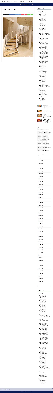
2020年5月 (41, 268)
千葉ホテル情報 (42, 18)
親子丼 (50, 147)
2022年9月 (41, 231)
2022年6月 (41, 239)
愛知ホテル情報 (42, 24)
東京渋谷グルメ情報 (43, 51)
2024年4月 (41, 181)
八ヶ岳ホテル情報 (43, 304)
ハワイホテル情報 (43, 314)
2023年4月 (41, 213)
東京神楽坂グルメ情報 (44, 38)
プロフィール (29, 1)
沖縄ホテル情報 (42, 29)
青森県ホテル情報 (43, 14)
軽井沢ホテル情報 (43, 20)
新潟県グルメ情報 (43, 66)
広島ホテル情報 (42, 309)
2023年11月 (41, 194)
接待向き (48, 143)
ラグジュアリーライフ (26, 4)
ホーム (3, 1)
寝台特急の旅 (40, 143)
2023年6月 (41, 207)
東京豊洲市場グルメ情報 (44, 342)
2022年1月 (41, 249)
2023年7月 (41, 205)
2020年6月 (41, 265)
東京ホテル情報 (42, 16)
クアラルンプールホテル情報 (45, 34)
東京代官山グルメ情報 (44, 53)
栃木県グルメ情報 (43, 67)
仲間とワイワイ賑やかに (45, 140)
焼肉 (42, 146)
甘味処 (45, 146)
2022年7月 (41, 236)
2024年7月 (41, 173)
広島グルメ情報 (42, 80)
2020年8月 (41, 260)
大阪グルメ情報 (42, 77)
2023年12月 (41, 192)
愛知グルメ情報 (42, 75)
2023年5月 (41, 210)
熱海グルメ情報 (42, 70)
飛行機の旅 (47, 150)
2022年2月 (41, 247)
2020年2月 (41, 276)
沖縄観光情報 (42, 383)
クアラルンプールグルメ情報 (45, 86)
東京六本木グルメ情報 (44, 332)
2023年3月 (41, 215)
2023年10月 (41, 197)
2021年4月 (41, 252)
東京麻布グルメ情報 (43, 47)
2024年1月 (41, 189)
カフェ (50, 132)
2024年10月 (41, 165)
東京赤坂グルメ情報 (43, 48)
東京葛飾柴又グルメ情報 (44, 61)
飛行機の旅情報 (42, 90)
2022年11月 (41, 226)
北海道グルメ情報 (43, 62)
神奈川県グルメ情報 (43, 71)
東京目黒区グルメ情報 (44, 337)
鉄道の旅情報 (42, 93)
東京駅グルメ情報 (43, 42)
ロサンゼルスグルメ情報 (44, 85)
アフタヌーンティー (40, 132)
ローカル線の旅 (44, 139)
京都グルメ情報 (42, 76)
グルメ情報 (22, 1)
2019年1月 (41, 281)
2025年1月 (41, 163)
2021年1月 (41, 255)
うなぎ (47, 129)
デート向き (39, 135)
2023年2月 (41, 218)
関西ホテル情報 (42, 25)
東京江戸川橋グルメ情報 (44, 39)
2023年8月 (41, 202)
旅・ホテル (9, 1)
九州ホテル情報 (42, 28)
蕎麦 (46, 147)
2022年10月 (41, 228)
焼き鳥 (39, 146)
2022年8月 (41, 234)
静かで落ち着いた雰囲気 (41, 150)
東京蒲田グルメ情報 (43, 57)
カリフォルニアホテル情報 (44, 33)
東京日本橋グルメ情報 (44, 43)
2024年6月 (41, 176)
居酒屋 (44, 143)
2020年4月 (41, 270)
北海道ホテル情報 (43, 295)
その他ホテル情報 (43, 30)
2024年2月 (41, 186)
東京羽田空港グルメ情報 (44, 58)
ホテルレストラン (45, 136)
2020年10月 (41, 257)
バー (43, 135)
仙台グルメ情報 (42, 63)
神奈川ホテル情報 (43, 19)
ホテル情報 (41, 11)
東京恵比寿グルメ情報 (44, 52)
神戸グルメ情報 (42, 361)
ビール (46, 135)
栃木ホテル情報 (42, 15)
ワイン (48, 139)
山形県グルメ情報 (43, 65)
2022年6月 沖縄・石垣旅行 (41, 129)
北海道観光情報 (42, 98)
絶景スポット (40, 147)
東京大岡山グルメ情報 (44, 56)
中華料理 (39, 140)
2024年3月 (41, 184)
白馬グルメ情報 (42, 356)
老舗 (43, 147)
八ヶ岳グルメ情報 (43, 72)
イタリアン (46, 132)
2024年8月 (41, 171)
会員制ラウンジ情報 (43, 94)
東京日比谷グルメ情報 (44, 44)
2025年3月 (41, 160)
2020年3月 (41, 273)
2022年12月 (41, 223)
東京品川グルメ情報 (43, 46)
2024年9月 (41, 168)
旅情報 (40, 371)
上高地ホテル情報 (43, 23)
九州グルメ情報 (42, 81)
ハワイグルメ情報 (43, 84)
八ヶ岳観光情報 (42, 99)
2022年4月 (41, 244)
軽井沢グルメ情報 (43, 351)
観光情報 (15, 1)
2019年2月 (41, 278)
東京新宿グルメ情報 (43, 323)
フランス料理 (40, 136)
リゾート (39, 139)
